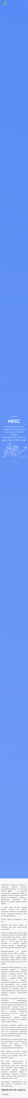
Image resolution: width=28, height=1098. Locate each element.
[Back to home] (3, 3)
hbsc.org (5, 1094)
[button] (26, 3)
